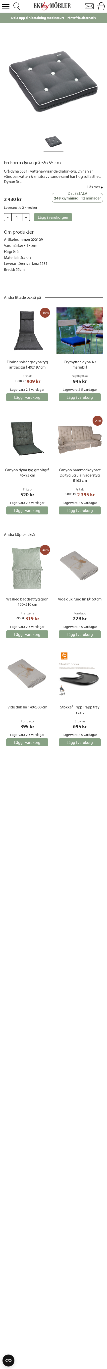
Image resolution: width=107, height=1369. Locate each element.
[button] (5, 6)
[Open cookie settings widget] (8, 1361)
